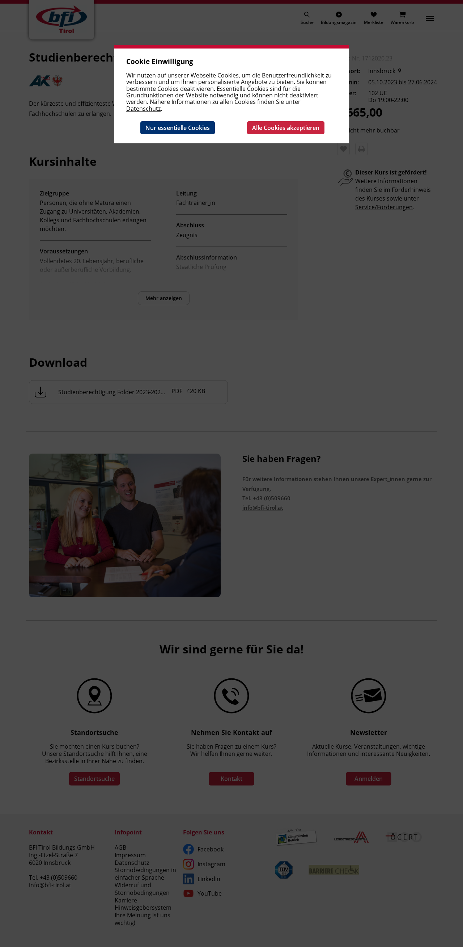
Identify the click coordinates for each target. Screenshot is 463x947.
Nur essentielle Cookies (177, 128)
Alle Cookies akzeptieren (285, 128)
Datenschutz (143, 109)
